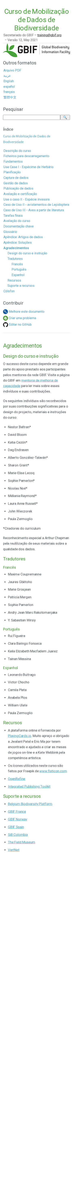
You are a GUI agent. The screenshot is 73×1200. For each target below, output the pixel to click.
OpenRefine (16, 779)
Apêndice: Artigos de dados (23, 237)
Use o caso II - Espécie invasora (26, 199)
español (9, 87)
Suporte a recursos (21, 286)
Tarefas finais (13, 216)
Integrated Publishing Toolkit (29, 786)
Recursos (14, 280)
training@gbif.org (49, 35)
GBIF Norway (17, 819)
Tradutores (15, 259)
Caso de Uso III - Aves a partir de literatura (33, 210)
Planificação (12, 172)
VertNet (13, 850)
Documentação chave (18, 226)
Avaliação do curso (16, 221)
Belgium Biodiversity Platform (30, 804)
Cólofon (9, 291)
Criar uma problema (22, 318)
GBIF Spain (16, 827)
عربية (7, 76)
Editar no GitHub (20, 324)
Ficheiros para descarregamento (26, 156)
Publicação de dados (18, 188)
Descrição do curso (17, 151)
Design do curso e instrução (27, 253)
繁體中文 (9, 97)
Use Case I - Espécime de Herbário (28, 167)
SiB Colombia (18, 835)
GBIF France (17, 812)
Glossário (10, 232)
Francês (17, 264)
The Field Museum (21, 842)
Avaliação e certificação (20, 194)
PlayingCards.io (19, 736)
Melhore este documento (26, 312)
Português (19, 269)
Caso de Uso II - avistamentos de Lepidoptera (36, 205)
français (9, 92)
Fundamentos (13, 161)
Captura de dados (15, 178)
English (8, 81)
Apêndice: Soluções (17, 242)
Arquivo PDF (12, 70)
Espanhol (18, 275)
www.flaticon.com (53, 771)
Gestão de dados (15, 183)
